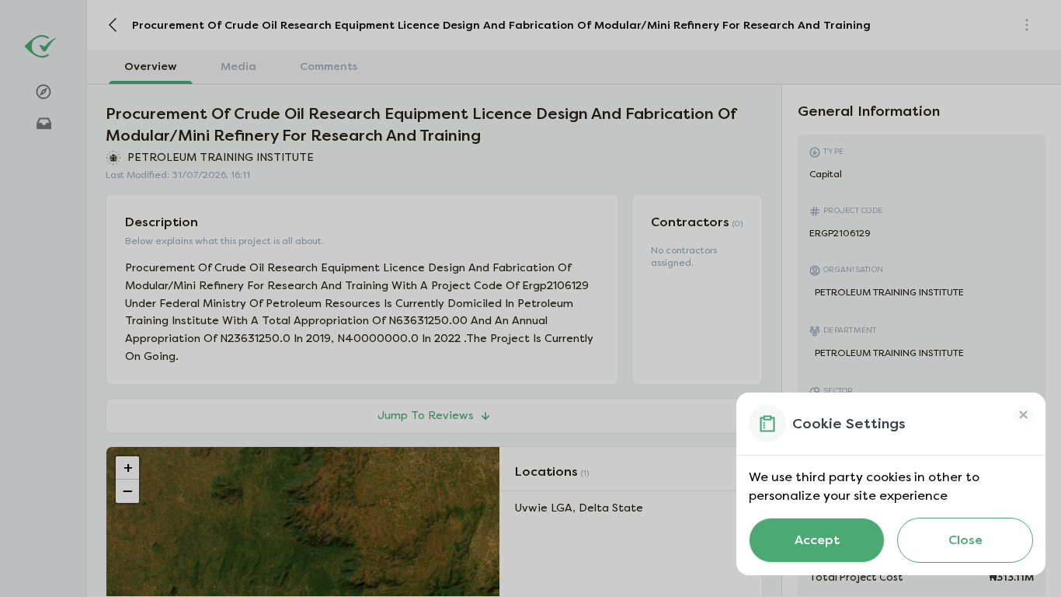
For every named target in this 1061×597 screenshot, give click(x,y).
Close (965, 539)
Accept (817, 539)
